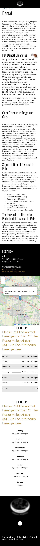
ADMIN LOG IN (7, 539)
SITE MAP (19, 539)
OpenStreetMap (27, 324)
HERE (24, 103)
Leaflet (18, 324)
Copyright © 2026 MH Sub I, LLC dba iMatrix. (18, 537)
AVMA (31, 24)
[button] (20, 298)
